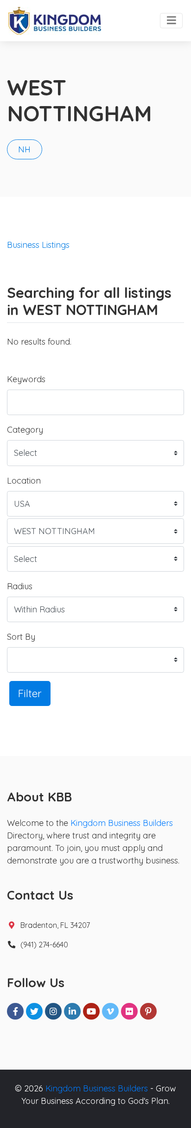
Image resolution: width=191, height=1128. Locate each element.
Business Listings (38, 244)
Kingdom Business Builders (121, 823)
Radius (19, 586)
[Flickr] (129, 1011)
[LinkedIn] (72, 1011)
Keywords (26, 379)
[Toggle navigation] (171, 21)
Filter (30, 693)
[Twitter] (34, 1011)
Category (25, 429)
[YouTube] (91, 1011)
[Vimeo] (110, 1011)
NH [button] (24, 149)
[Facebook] (15, 1011)
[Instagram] (53, 1011)
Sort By (21, 636)
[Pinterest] (148, 1011)
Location (24, 480)
